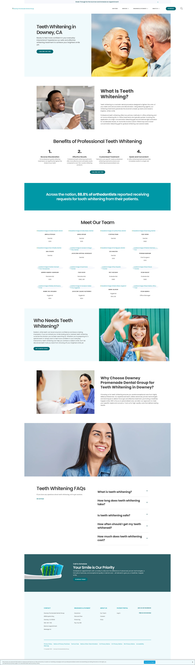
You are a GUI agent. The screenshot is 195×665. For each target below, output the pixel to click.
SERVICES (124, 8)
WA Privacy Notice (129, 644)
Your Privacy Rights (150, 662)
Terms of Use (75, 644)
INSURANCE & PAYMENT (82, 608)
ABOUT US (155, 8)
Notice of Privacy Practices (62, 644)
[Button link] (181, 8)
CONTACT (47, 608)
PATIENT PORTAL (122, 608)
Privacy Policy (48, 644)
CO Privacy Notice (116, 644)
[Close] (192, 662)
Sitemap (46, 646)
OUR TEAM (115, 8)
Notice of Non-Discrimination (89, 644)
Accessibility (140, 644)
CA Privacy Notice (104, 644)
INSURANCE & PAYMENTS (139, 8)
